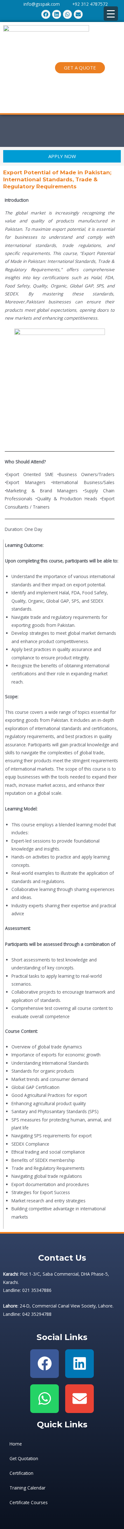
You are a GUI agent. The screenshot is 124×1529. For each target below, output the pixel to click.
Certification (21, 1473)
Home (16, 1444)
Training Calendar (27, 1488)
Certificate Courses (29, 1502)
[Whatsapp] (44, 1398)
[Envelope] (79, 1398)
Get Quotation (24, 1458)
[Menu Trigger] (111, 13)
